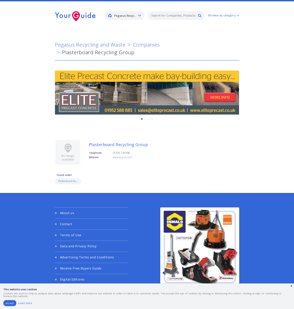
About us (67, 213)
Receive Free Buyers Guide (81, 268)
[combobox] (176, 15)
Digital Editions (72, 279)
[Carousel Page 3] (149, 119)
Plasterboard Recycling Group (118, 144)
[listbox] (124, 15)
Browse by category (222, 15)
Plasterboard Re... (68, 181)
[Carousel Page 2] (145, 119)
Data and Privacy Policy (78, 246)
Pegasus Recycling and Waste (90, 44)
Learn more (25, 303)
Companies (146, 44)
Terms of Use (70, 235)
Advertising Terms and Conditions (87, 257)
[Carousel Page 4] (152, 119)
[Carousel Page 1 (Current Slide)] (142, 119)
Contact (66, 224)
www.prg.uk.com (122, 157)
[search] (199, 15)
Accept (10, 303)
